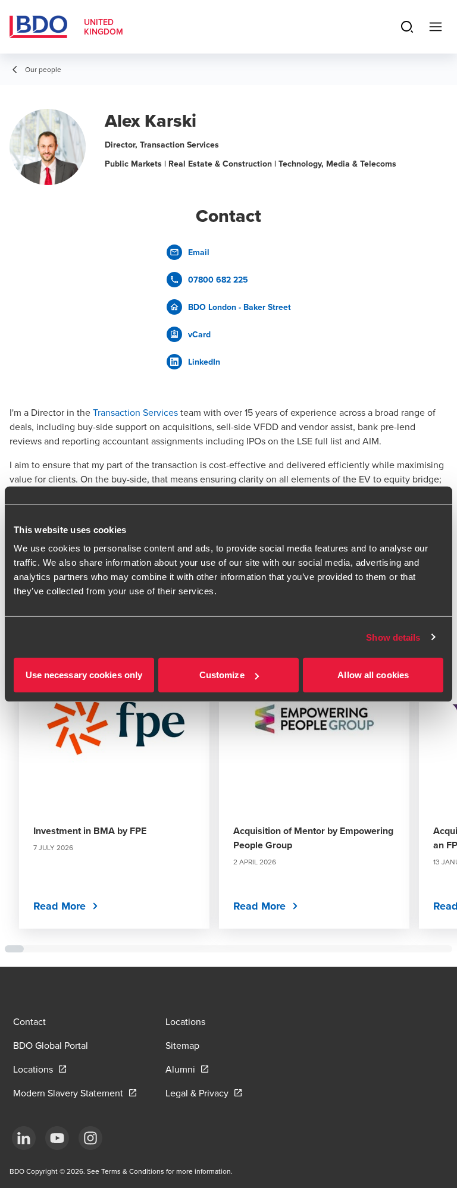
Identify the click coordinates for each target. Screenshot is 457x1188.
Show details (393, 637)
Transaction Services (135, 412)
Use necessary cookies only (84, 675)
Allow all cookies (373, 675)
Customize (222, 675)
